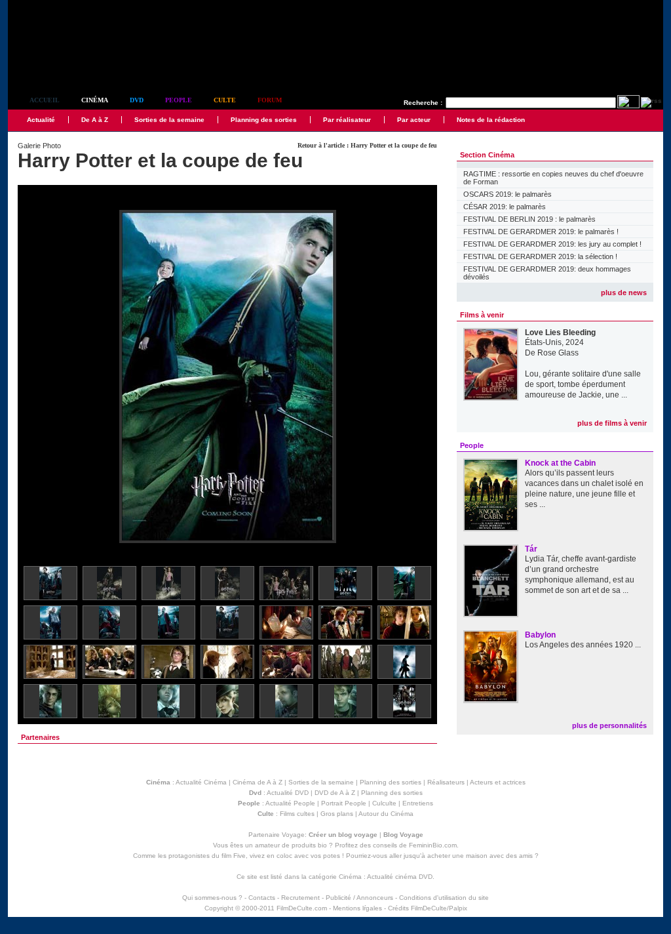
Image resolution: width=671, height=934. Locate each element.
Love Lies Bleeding (560, 332)
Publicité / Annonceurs (359, 897)
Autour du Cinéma (385, 813)
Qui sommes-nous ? (212, 897)
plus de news (624, 292)
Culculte (384, 803)
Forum (270, 100)
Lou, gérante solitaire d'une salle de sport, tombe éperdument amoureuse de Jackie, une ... (583, 384)
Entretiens (417, 803)
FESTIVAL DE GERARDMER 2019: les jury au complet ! (552, 244)
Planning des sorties (264, 119)
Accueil (44, 100)
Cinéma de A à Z (257, 782)
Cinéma (94, 100)
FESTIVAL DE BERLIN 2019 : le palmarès (529, 219)
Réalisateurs (446, 782)
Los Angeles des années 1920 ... (583, 644)
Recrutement (300, 897)
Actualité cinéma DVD (399, 876)
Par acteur (414, 119)
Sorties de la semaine (169, 119)
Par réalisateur (347, 119)
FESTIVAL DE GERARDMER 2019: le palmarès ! (541, 231)
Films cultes (297, 813)
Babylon (540, 635)
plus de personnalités (609, 725)
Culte (225, 100)
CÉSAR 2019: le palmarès (504, 207)
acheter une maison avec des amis (480, 855)
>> (418, 377)
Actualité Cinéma (201, 782)
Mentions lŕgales (357, 908)
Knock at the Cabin (560, 463)
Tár (531, 549)
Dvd (137, 100)
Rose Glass (558, 352)
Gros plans (336, 813)
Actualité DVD (288, 792)
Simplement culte (80, 64)
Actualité (41, 119)
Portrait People (343, 803)
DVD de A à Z (335, 792)
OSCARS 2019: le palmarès (507, 194)
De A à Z (94, 119)
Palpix (458, 908)
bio (322, 845)
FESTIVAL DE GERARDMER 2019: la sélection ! (540, 256)
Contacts (261, 897)
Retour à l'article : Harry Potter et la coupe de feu (367, 145)
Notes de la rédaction (491, 119)
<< (36, 377)
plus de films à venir (612, 423)
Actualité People (290, 803)
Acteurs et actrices (498, 782)
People (178, 100)
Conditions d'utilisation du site (444, 897)
